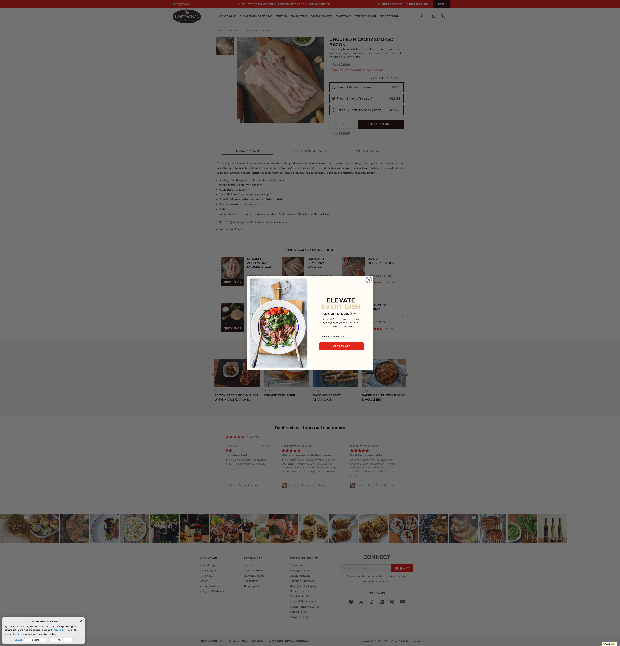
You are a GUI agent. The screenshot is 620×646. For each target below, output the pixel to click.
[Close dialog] (369, 280)
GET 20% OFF (341, 346)
